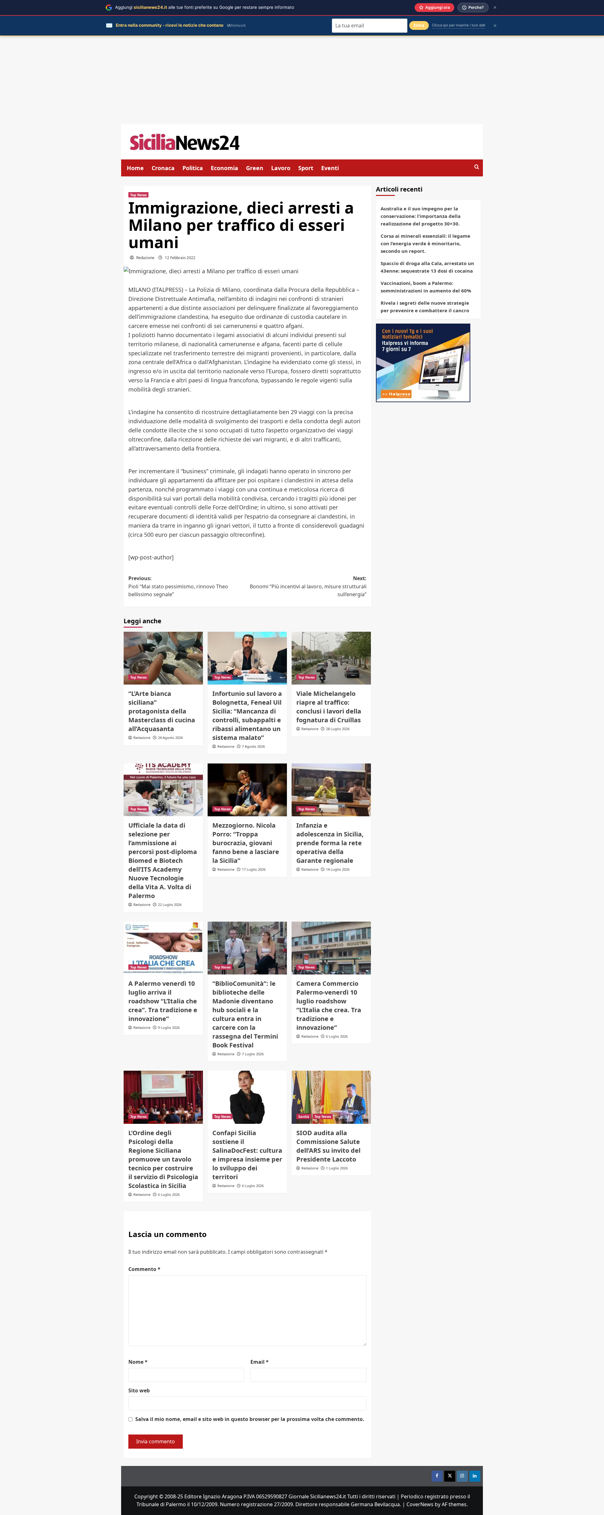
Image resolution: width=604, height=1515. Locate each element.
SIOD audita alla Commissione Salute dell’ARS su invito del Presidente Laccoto (328, 1146)
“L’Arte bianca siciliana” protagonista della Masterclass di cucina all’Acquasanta (161, 711)
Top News (138, 194)
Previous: (178, 586)
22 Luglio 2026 (170, 904)
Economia (224, 168)
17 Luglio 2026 (254, 869)
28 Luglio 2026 (338, 728)
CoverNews (419, 1504)
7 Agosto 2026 (253, 746)
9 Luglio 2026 (169, 1027)
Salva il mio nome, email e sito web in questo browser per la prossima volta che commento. (249, 1419)
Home (135, 168)
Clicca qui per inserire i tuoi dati (458, 25)
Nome (138, 1361)
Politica (192, 168)
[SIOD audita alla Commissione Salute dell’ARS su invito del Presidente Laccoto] (331, 1097)
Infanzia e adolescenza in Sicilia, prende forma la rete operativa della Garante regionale (330, 843)
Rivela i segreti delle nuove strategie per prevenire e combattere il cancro (425, 307)
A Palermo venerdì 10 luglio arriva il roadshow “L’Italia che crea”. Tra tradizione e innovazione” (162, 1001)
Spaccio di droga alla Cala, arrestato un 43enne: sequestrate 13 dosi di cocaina (427, 267)
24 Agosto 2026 (170, 737)
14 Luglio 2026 (338, 869)
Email (259, 1361)
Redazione (145, 257)
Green (254, 168)
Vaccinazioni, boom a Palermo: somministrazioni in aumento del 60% (426, 287)
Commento (144, 1269)
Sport (305, 168)
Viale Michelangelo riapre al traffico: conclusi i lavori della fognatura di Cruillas (328, 706)
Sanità (303, 1116)
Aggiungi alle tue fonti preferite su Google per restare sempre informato (204, 7)
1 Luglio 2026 (337, 1168)
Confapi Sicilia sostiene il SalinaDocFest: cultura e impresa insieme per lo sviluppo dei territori (247, 1155)
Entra (419, 25)
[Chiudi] (495, 7)
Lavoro (280, 168)
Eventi (330, 168)
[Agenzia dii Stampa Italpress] (423, 362)
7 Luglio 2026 (253, 1054)
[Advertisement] (302, 80)
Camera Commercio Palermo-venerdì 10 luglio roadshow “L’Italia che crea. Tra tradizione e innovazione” (328, 1005)
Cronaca (163, 168)
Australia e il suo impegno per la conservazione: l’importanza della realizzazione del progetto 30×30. (421, 216)
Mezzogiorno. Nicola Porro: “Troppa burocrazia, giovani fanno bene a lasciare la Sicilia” (245, 843)
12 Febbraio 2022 (180, 257)
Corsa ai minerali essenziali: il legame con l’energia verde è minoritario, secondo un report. (425, 243)
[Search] (477, 167)
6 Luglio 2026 (337, 1036)
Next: (308, 586)
